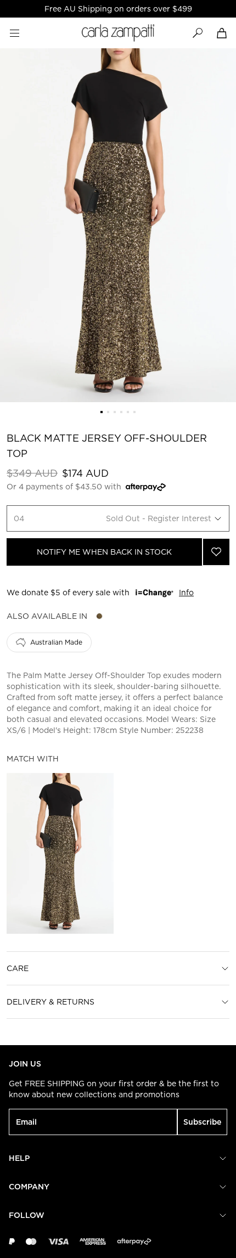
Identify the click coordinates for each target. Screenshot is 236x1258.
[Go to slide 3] (115, 412)
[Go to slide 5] (128, 412)
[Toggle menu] (14, 32)
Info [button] (186, 592)
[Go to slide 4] (121, 412)
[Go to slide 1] (101, 412)
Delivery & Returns (50, 1001)
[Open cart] (221, 32)
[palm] (99, 616)
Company (29, 1186)
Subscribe (202, 1121)
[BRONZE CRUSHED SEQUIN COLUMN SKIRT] (60, 853)
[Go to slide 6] (134, 412)
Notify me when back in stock (104, 551)
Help (19, 1158)
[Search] (197, 32)
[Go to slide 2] (108, 412)
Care (18, 968)
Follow (26, 1215)
